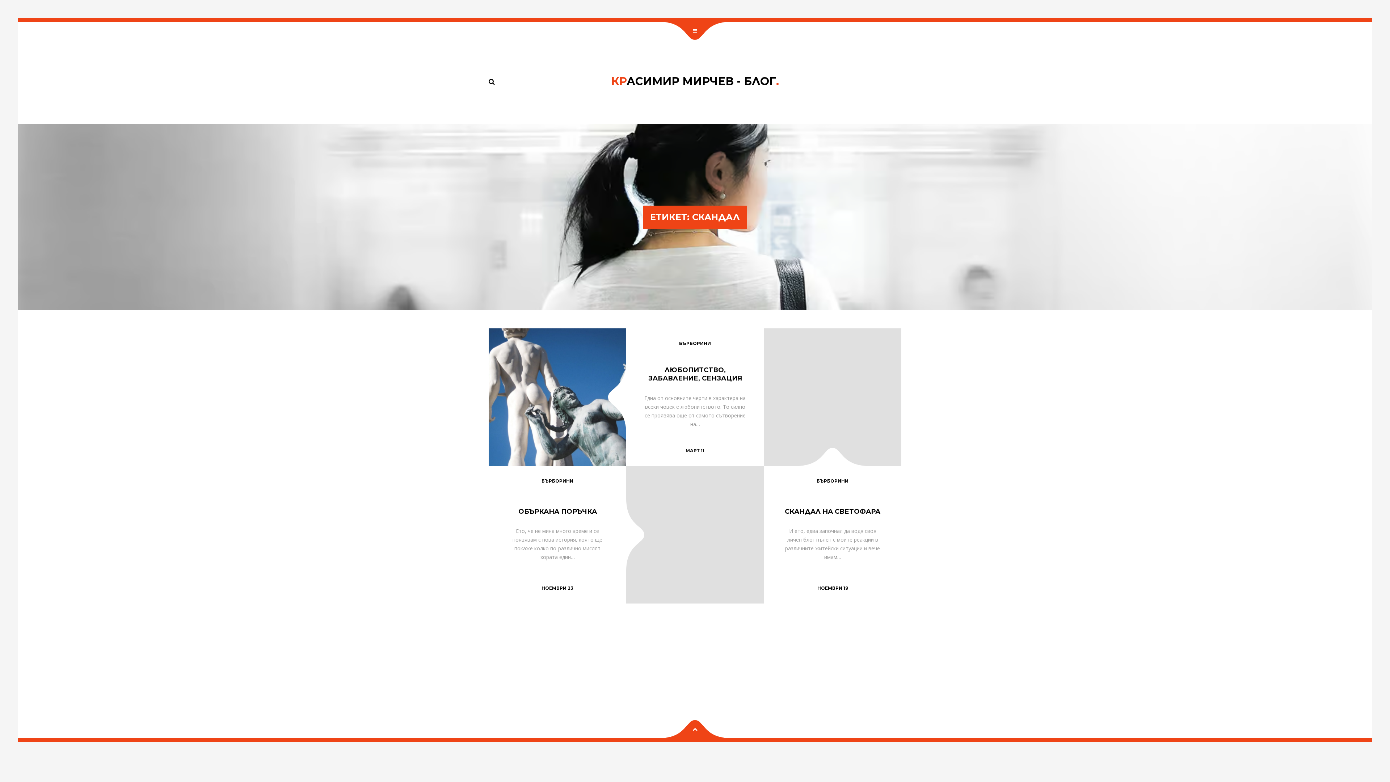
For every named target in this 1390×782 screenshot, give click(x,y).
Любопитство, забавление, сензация (695, 374)
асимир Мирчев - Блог (695, 81)
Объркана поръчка (557, 512)
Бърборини (695, 343)
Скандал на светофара (832, 512)
